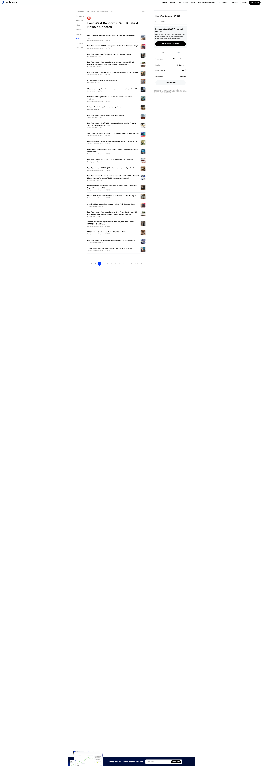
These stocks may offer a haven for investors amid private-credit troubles (112, 89)
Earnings (78, 34)
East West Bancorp (102, 11)
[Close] (192, 760)
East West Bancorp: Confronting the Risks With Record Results (109, 54)
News (78, 39)
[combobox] (179, 59)
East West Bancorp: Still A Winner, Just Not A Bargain (105, 115)
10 (131, 263)
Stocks (164, 2)
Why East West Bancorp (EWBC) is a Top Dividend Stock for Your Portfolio (112, 133)
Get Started (255, 2)
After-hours (79, 48)
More (234, 2)
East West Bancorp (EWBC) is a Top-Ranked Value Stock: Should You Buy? (113, 72)
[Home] (9, 2)
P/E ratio (78, 25)
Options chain (80, 16)
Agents (224, 2)
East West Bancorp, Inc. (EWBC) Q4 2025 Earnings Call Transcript (110, 160)
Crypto (185, 2)
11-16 (136, 263)
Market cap (79, 20)
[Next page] (141, 264)
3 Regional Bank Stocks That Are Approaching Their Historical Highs (111, 204)
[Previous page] (91, 264)
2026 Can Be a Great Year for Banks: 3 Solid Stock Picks (106, 232)
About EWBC (80, 11)
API (219, 2)
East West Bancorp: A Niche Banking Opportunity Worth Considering (111, 240)
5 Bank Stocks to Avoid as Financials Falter (102, 80)
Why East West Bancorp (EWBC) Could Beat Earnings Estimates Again (111, 196)
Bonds (193, 2)
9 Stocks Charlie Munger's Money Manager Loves (104, 107)
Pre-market (79, 43)
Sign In (244, 2)
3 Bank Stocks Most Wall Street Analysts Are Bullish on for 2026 (109, 248)
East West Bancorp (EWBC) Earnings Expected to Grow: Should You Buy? (112, 46)
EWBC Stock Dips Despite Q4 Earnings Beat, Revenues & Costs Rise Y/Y (112, 142)
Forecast (78, 30)
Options (172, 2)
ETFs (179, 2)
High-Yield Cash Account (206, 2)
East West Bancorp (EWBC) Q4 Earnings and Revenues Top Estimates (111, 168)
